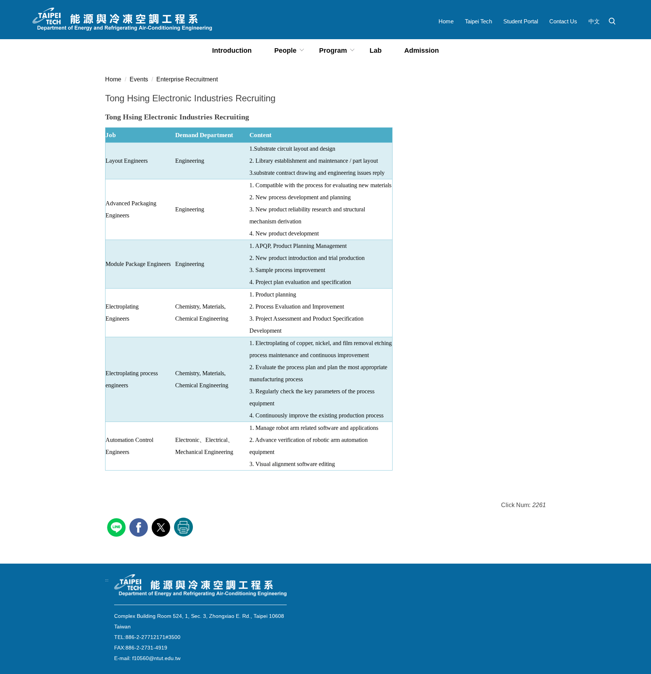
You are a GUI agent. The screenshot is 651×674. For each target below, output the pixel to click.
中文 (594, 21)
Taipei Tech (478, 21)
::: (106, 580)
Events (139, 79)
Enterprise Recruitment (187, 79)
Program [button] (333, 50)
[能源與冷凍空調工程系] (200, 585)
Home (446, 21)
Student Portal (520, 21)
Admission (421, 50)
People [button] (285, 50)
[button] (612, 21)
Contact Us (563, 21)
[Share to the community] (117, 526)
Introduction (232, 50)
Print (183, 527)
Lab (376, 50)
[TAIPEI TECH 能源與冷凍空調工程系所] (122, 20)
